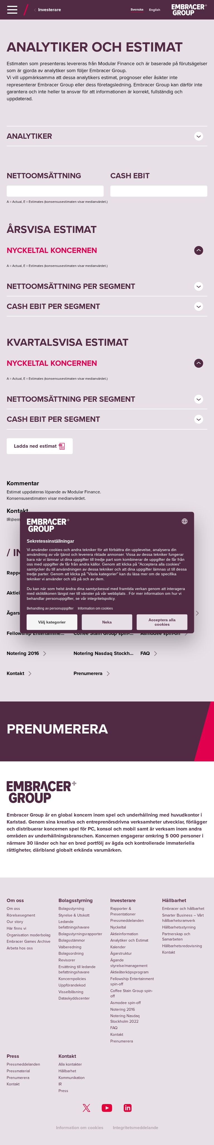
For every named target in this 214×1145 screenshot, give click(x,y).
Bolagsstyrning (76, 900)
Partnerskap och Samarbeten (176, 936)
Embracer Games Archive (28, 941)
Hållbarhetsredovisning (182, 946)
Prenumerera (89, 673)
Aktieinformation (124, 934)
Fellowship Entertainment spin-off (37, 633)
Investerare (49, 10)
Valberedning (70, 947)
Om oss (15, 900)
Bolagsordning (71, 953)
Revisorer (67, 960)
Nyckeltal (118, 927)
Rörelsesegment (21, 915)
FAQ (145, 653)
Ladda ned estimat (35, 446)
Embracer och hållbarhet (183, 908)
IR (60, 1084)
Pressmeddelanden (127, 920)
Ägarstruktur (121, 953)
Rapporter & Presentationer (123, 911)
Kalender (118, 947)
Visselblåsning (71, 992)
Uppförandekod (72, 985)
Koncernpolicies (72, 978)
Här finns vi (16, 928)
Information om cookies (79, 1127)
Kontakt (16, 673)
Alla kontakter (70, 1064)
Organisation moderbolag (28, 935)
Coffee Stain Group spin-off (104, 633)
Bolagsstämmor (72, 940)
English (154, 10)
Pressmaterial (18, 1071)
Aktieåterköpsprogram (129, 972)
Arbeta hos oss (20, 948)
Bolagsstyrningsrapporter (80, 934)
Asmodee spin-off (161, 633)
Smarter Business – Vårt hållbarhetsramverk (183, 918)
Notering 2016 (23, 653)
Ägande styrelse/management (128, 962)
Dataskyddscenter (74, 998)
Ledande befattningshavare (74, 924)
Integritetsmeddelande (135, 1127)
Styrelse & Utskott (74, 915)
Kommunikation (72, 1077)
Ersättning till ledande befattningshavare (77, 969)
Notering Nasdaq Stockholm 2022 (104, 653)
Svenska (137, 9)
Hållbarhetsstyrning (179, 927)
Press (13, 1056)
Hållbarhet (174, 900)
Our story (15, 921)
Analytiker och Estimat (129, 940)
